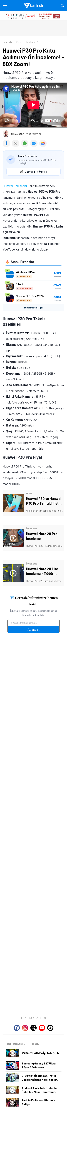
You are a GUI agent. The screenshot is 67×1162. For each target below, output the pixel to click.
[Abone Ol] (43, 143)
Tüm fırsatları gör (33, 307)
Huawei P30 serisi (15, 186)
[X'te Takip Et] (33, 1028)
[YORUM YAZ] (34, 146)
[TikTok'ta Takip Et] (50, 1028)
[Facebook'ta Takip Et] (17, 1028)
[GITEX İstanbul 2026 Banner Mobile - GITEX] (33, 15)
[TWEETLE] (16, 146)
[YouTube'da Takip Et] (42, 1028)
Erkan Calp (17, 134)
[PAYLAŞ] (7, 146)
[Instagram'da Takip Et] (25, 1028)
